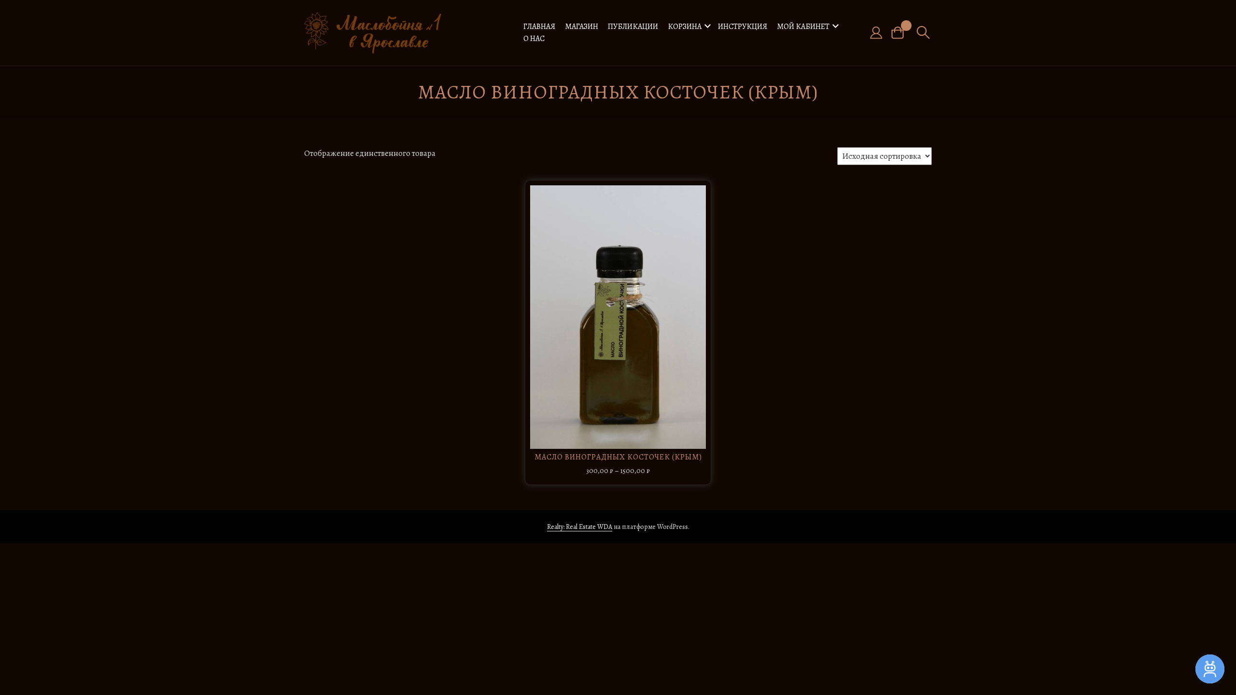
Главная (539, 26)
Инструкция (742, 26)
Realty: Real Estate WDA (579, 526)
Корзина (685, 26)
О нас (534, 38)
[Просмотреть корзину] (901, 33)
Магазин (581, 26)
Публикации (633, 26)
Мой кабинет (803, 26)
